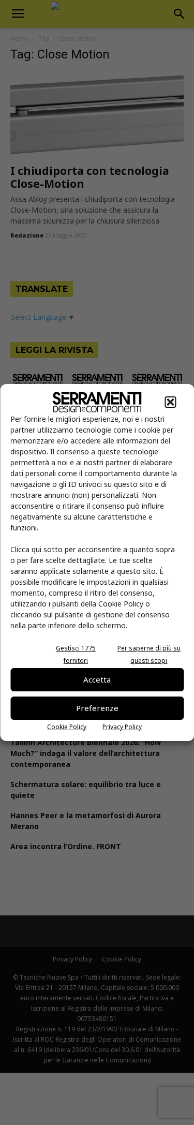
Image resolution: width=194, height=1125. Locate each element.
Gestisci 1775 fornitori (76, 654)
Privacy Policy (122, 726)
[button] (170, 402)
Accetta (97, 679)
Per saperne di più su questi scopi (149, 654)
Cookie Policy (66, 726)
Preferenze (97, 708)
